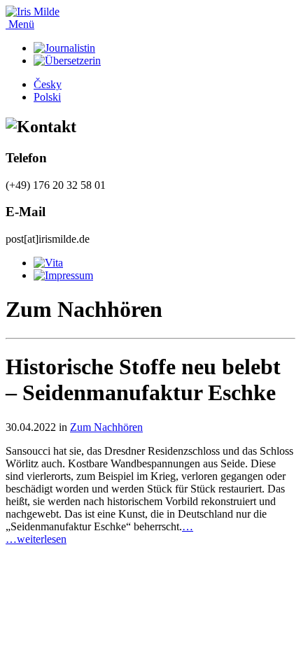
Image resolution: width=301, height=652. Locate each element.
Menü (20, 24)
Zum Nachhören (106, 427)
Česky (48, 84)
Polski (47, 97)
